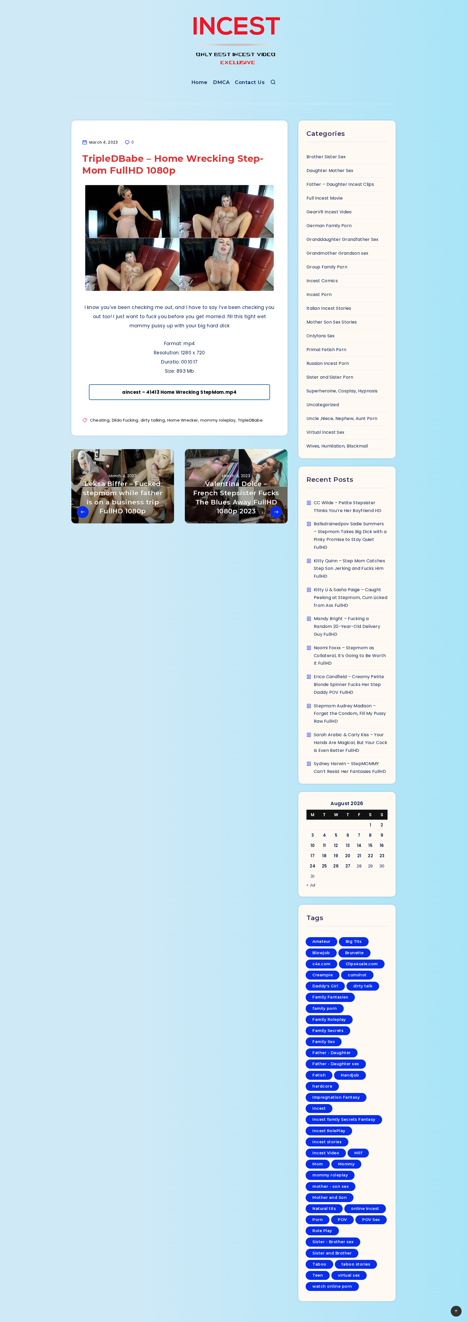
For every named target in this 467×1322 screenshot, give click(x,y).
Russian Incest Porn (327, 363)
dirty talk (362, 986)
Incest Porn (319, 294)
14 (359, 845)
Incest (319, 1108)
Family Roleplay (329, 1019)
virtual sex (349, 1275)
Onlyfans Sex (320, 336)
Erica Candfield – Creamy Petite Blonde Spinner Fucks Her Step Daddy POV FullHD (349, 684)
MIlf (358, 1153)
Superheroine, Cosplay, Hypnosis (342, 391)
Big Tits (354, 941)
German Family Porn (329, 226)
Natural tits (324, 1208)
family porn (324, 1008)
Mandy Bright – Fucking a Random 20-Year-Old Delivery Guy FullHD (347, 626)
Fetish (319, 1075)
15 (370, 845)
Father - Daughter (331, 1052)
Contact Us (250, 82)
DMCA (221, 82)
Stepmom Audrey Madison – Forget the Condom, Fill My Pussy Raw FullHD (350, 714)
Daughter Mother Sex (329, 170)
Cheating (99, 420)
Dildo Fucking (125, 420)
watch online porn (332, 1286)
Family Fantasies (330, 997)
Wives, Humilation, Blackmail (337, 446)
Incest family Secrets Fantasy (343, 1119)
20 (348, 856)
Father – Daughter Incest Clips (340, 184)
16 (382, 845)
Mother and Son (329, 1197)
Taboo (319, 1264)
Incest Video (325, 1153)
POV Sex (371, 1219)
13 (348, 845)
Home (199, 82)
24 (312, 866)
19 (336, 856)
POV (342, 1219)
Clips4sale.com (362, 963)
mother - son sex (330, 1186)
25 (324, 866)
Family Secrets (327, 1030)
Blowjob (321, 952)
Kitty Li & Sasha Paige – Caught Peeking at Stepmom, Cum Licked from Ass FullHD (350, 597)
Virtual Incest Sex (325, 432)
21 (359, 856)
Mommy (346, 1164)
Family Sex (323, 1041)
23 (382, 856)
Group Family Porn (326, 267)
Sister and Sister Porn (329, 377)
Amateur (321, 941)
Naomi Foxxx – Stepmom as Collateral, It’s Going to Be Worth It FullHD (350, 656)
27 (348, 866)
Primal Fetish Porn (326, 350)
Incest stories (327, 1141)
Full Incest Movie (324, 198)
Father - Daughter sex (335, 1063)
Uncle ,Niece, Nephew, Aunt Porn (341, 418)
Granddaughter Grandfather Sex (342, 239)
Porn (317, 1219)
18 (324, 856)
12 (336, 845)
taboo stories (356, 1264)
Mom (317, 1164)
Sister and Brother (332, 1253)
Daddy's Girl (325, 986)
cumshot (357, 975)
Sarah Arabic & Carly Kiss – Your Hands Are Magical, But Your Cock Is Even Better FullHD (351, 742)
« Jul (310, 885)
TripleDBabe (250, 420)
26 (336, 866)
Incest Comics (322, 281)
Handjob (350, 1075)
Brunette (354, 952)
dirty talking (153, 420)
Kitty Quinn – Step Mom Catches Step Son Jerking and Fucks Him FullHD (349, 569)
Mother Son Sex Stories (331, 322)
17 (313, 856)
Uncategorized (322, 405)
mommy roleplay (217, 420)
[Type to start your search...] (273, 83)
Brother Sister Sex (326, 157)
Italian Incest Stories (328, 308)
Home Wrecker (182, 420)
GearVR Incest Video (329, 212)
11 (324, 845)
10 (313, 845)
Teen (317, 1275)
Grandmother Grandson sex (337, 253)
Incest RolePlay (328, 1130)
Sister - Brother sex (332, 1241)
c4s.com (321, 963)
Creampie (322, 975)
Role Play (322, 1230)
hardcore (322, 1086)
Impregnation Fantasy (336, 1097)
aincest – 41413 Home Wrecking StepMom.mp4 (179, 392)
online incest (365, 1208)
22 (370, 856)
